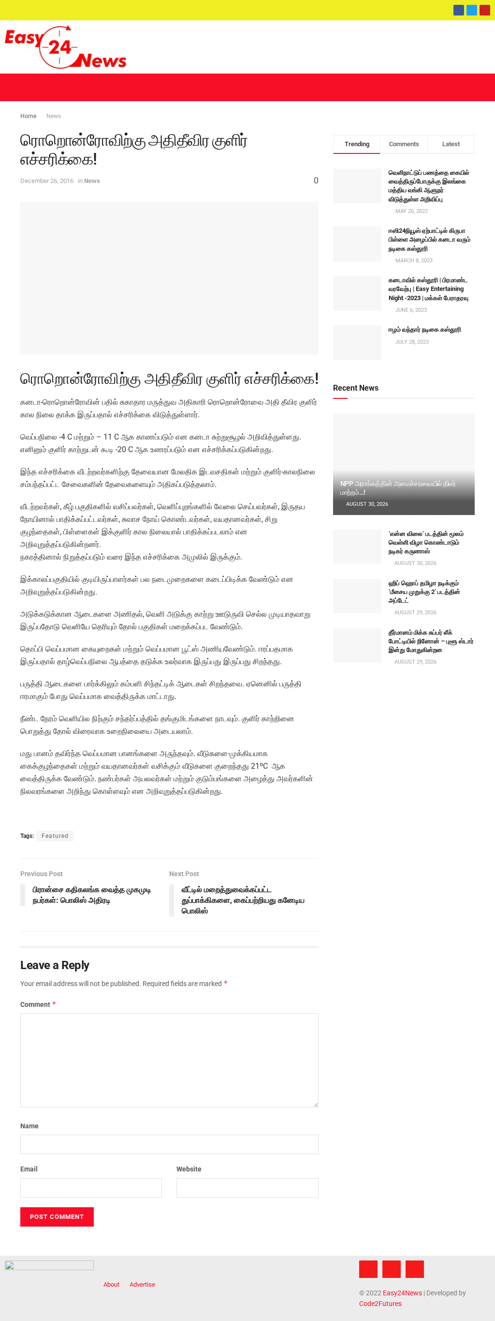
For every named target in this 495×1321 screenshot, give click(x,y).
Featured (55, 836)
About (111, 1284)
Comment (38, 1004)
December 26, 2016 (46, 180)
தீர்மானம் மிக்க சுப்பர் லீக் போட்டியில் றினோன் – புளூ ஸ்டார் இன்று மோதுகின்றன (431, 641)
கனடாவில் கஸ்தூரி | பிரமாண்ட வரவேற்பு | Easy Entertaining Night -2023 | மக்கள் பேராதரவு (428, 288)
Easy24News (402, 1293)
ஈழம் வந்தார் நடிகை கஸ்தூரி (425, 329)
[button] (247, 87)
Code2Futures (380, 1303)
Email (29, 1169)
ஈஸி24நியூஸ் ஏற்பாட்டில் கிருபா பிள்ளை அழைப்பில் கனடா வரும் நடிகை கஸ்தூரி (429, 239)
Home (28, 116)
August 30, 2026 (366, 504)
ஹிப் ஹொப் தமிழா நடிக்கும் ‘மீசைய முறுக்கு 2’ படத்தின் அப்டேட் (424, 591)
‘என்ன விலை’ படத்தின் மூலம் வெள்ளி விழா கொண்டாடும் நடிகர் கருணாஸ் (426, 542)
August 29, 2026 (415, 612)
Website (189, 1169)
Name (29, 1126)
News (53, 116)
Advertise (142, 1284)
